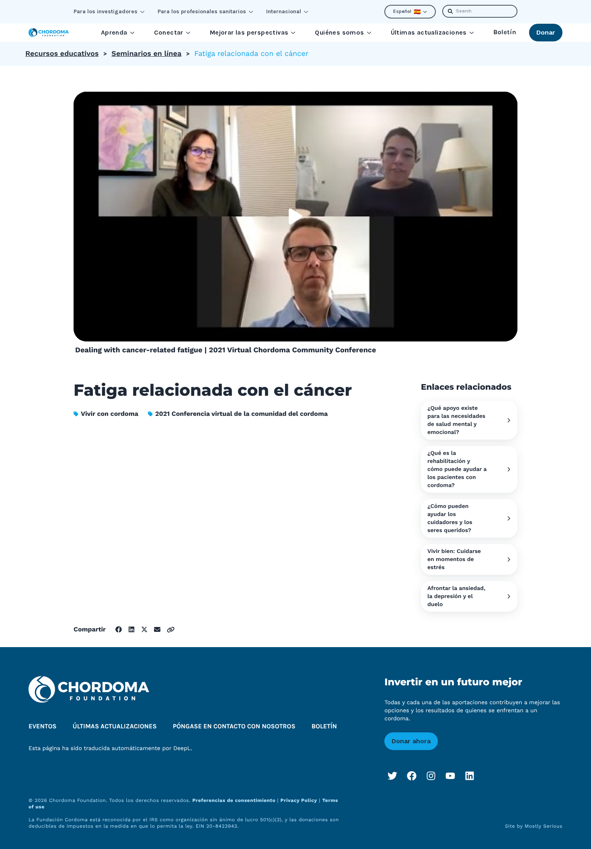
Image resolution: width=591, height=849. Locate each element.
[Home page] (49, 32)
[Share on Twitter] (144, 629)
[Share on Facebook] (118, 629)
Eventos (43, 726)
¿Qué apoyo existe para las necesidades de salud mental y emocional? (456, 420)
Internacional (283, 11)
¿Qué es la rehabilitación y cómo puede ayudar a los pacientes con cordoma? (457, 469)
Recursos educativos (61, 53)
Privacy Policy (299, 800)
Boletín (504, 32)
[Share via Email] (157, 629)
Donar (545, 32)
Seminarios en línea (146, 53)
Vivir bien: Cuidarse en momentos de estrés (454, 559)
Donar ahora (411, 741)
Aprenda (114, 32)
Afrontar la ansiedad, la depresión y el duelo (456, 596)
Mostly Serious (543, 826)
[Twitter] (392, 775)
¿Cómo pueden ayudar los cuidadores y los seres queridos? (449, 518)
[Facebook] (412, 775)
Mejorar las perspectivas (249, 32)
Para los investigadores (105, 11)
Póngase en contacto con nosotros (234, 726)
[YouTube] (450, 775)
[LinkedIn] (470, 775)
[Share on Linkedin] (131, 629)
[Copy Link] (171, 630)
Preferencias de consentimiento (234, 800)
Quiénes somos (339, 32)
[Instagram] (431, 775)
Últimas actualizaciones (429, 32)
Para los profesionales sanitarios (202, 11)
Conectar (168, 32)
